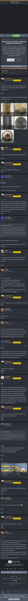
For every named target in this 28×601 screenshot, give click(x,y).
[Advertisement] (14, 19)
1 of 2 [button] (10, 561)
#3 (26, 167)
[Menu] (1, 35)
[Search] (26, 35)
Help (24, 578)
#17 (26, 485)
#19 (26, 521)
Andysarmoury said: (7, 225)
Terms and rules (11, 578)
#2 (26, 152)
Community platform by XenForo (14, 582)
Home (13, 580)
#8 (26, 274)
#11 (26, 326)
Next (14, 561)
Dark (13, 576)
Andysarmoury (6, 73)
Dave (19, 584)
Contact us (5, 578)
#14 (26, 381)
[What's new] (23, 35)
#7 (26, 255)
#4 (26, 180)
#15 (26, 411)
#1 (26, 83)
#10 (26, 313)
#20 (26, 536)
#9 (26, 300)
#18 (26, 502)
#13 (26, 366)
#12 (26, 345)
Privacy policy (19, 578)
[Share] (25, 83)
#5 (26, 199)
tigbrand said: (6, 431)
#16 (26, 428)
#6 (26, 222)
